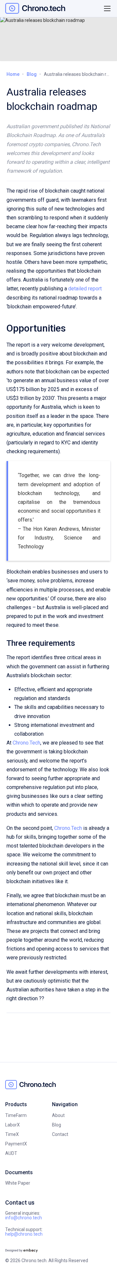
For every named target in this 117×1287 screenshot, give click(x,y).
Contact (60, 1134)
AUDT (11, 1153)
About (58, 1115)
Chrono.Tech (26, 743)
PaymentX (16, 1143)
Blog (32, 74)
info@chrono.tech (23, 1217)
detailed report (85, 288)
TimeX (12, 1134)
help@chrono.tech (24, 1234)
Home (13, 74)
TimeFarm (16, 1115)
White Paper (17, 1183)
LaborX (12, 1125)
